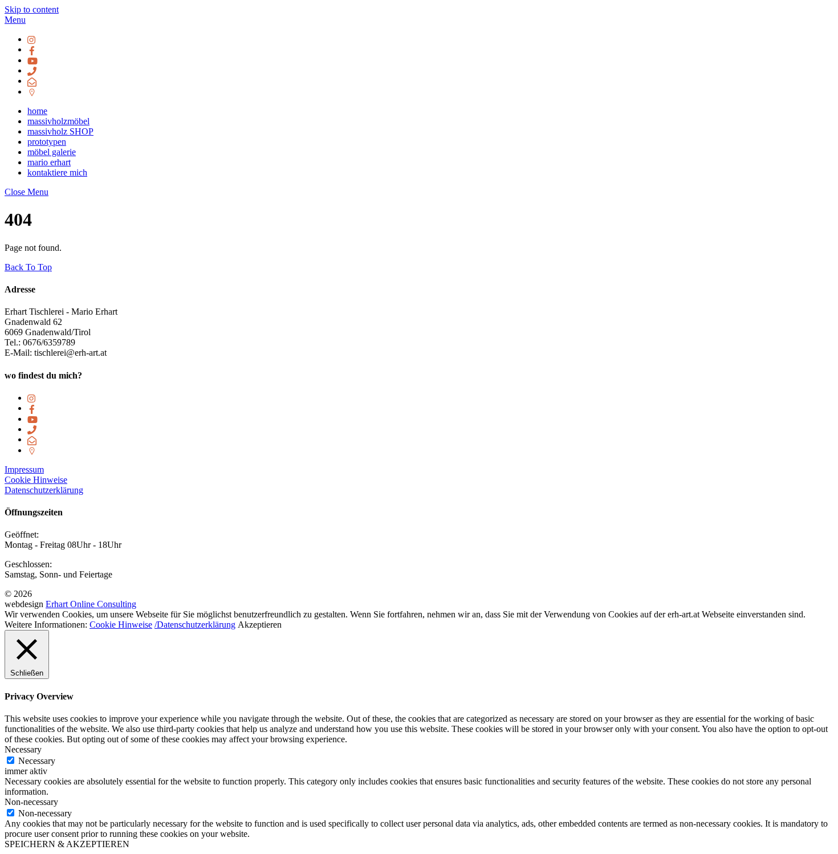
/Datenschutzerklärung (194, 624)
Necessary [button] (23, 749)
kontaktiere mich (57, 172)
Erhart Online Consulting (91, 604)
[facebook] (31, 49)
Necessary (36, 761)
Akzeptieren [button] (260, 624)
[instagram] (31, 39)
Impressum (24, 469)
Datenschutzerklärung (44, 490)
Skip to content (32, 9)
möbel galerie (51, 152)
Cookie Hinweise (36, 480)
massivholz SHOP (60, 131)
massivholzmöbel (58, 121)
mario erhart (49, 162)
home (37, 111)
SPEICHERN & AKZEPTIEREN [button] (67, 844)
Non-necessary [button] (31, 802)
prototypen (46, 142)
